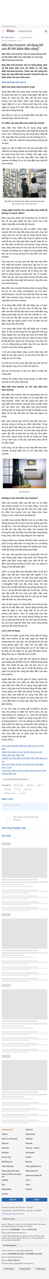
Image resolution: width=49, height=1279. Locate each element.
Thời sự (5, 1134)
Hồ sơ (28, 1180)
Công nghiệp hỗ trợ (33, 1166)
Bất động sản (7, 1162)
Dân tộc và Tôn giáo (10, 1139)
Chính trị (29, 1130)
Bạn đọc (29, 1162)
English (5, 1180)
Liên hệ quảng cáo (9, 1245)
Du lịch (28, 1157)
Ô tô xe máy (6, 1157)
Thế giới (29, 1143)
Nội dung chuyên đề (33, 1175)
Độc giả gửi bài (25, 1269)
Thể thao (29, 1139)
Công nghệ (30, 1153)
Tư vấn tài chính (26, 37)
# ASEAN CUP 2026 (25, 31)
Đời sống (5, 1148)
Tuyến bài (12, 1200)
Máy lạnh (30, 785)
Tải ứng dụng (9, 1269)
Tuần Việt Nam (8, 1166)
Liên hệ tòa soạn (9, 1219)
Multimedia (6, 1189)
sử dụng (22, 793)
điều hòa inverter (10, 793)
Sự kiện (36, 1200)
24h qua (5, 1194)
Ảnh (3, 1185)
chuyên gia (27, 789)
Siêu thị (39, 785)
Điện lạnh (8, 789)
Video (28, 1185)
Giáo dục (5, 1143)
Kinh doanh (9, 37)
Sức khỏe (5, 1153)
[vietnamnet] (11, 32)
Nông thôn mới (32, 1171)
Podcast (29, 1189)
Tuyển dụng (40, 1269)
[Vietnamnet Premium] (7, 1131)
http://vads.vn (14, 1260)
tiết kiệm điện (18, 785)
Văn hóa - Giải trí (32, 1148)
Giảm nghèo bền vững (10, 1171)
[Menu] (3, 31)
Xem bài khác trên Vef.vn (14, 82)
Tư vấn (17, 789)
